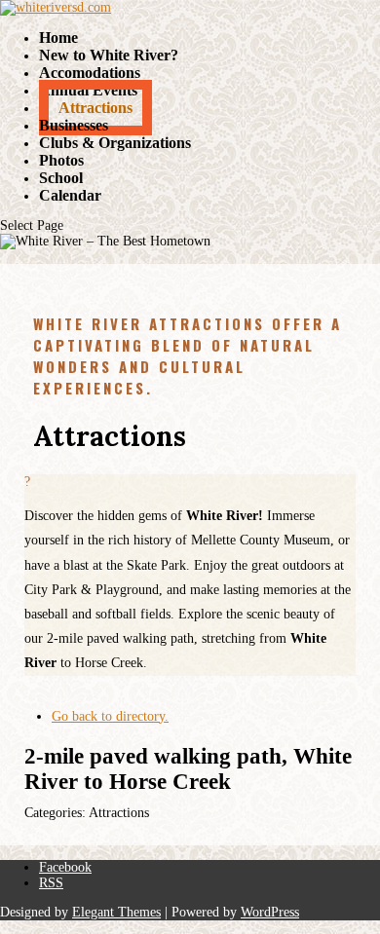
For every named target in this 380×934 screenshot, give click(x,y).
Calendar (70, 195)
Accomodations (89, 72)
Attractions (95, 107)
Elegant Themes (116, 912)
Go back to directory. (110, 716)
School (61, 177)
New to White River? (108, 55)
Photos (61, 160)
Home (58, 37)
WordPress (270, 912)
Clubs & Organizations (115, 142)
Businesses (73, 125)
